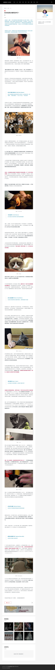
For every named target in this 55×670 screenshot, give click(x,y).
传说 (34, 2)
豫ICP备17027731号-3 (14, 666)
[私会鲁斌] (7, 2)
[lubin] (45, 12)
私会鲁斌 (9, 666)
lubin (45, 15)
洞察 (31, 2)
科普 (28, 2)
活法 (14, 2)
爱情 (20, 2)
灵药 (26, 2)
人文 (17, 2)
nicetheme (8, 667)
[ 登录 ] (17, 653)
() (8, 602)
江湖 (23, 2)
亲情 (37, 2)
